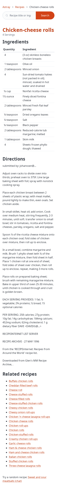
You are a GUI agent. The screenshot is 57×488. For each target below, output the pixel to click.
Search (45, 15)
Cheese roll (15, 390)
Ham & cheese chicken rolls (25, 448)
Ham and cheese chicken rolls (26, 452)
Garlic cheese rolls (20, 443)
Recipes (19, 7)
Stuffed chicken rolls (21, 461)
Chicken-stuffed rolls (21, 434)
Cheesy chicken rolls (21, 408)
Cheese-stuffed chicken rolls (26, 403)
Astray (6, 7)
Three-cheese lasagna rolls (25, 465)
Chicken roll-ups (18, 425)
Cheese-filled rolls (19, 399)
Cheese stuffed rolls (21, 394)
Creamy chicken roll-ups (23, 439)
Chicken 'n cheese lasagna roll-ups (29, 416)
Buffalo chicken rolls (21, 381)
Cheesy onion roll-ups (22, 412)
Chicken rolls (16, 430)
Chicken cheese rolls (21, 421)
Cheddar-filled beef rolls (23, 385)
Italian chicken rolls (20, 457)
